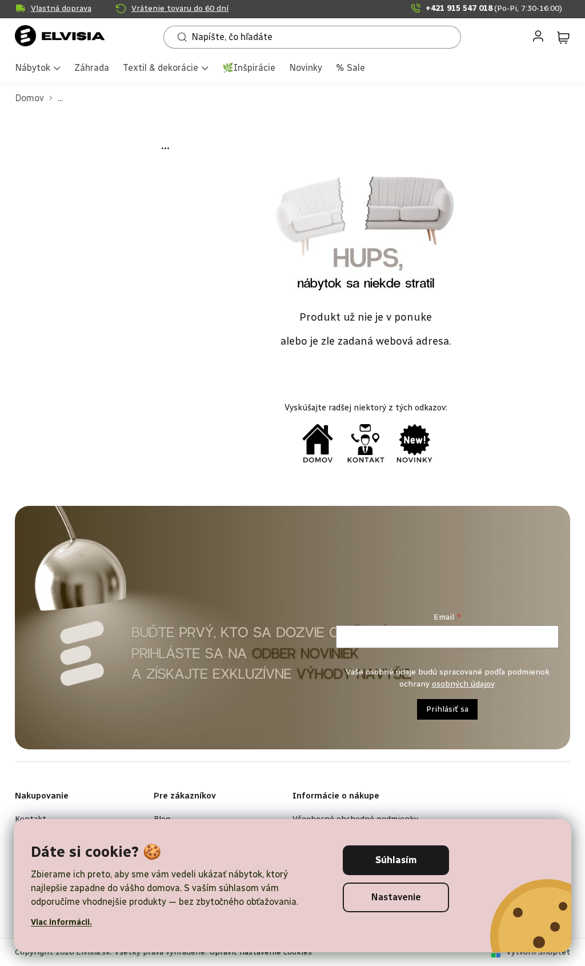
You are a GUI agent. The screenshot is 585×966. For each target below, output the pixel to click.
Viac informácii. (61, 922)
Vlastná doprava (61, 8)
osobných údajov (463, 684)
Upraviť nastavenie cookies (260, 952)
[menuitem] (38, 69)
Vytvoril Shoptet (538, 952)
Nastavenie (396, 897)
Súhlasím (396, 860)
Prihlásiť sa (447, 709)
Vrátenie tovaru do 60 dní (180, 8)
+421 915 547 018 (494, 8)
